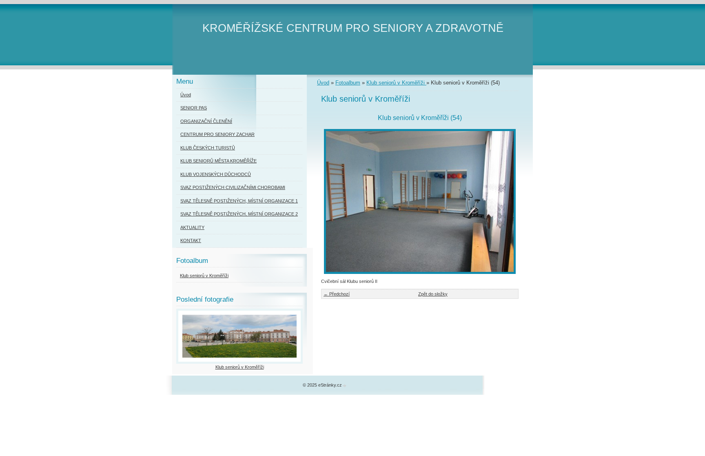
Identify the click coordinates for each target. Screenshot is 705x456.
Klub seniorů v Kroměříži (396, 83)
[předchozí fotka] (334, 201)
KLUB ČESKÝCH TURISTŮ (207, 147)
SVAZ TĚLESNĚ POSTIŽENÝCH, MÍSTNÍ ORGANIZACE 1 (239, 200)
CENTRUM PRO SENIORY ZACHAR (217, 134)
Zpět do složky (433, 293)
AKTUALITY (192, 227)
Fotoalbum (347, 83)
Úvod (323, 83)
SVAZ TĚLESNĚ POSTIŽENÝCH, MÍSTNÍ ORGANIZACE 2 (239, 213)
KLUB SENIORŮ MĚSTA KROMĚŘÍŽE (218, 160)
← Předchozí (337, 293)
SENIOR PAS (193, 107)
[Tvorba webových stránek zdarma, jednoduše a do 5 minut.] (345, 385)
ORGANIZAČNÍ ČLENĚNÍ (206, 121)
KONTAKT (190, 240)
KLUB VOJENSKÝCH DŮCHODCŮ (215, 174)
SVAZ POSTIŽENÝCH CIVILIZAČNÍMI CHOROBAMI (232, 187)
